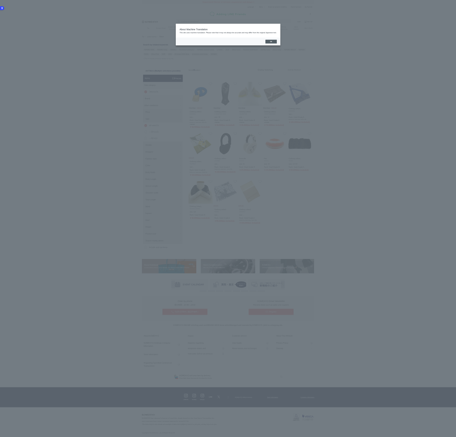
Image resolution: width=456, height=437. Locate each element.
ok (271, 41)
